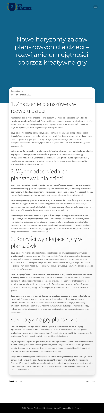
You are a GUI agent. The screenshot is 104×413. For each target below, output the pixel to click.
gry (23, 91)
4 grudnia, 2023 (25, 95)
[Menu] (95, 7)
